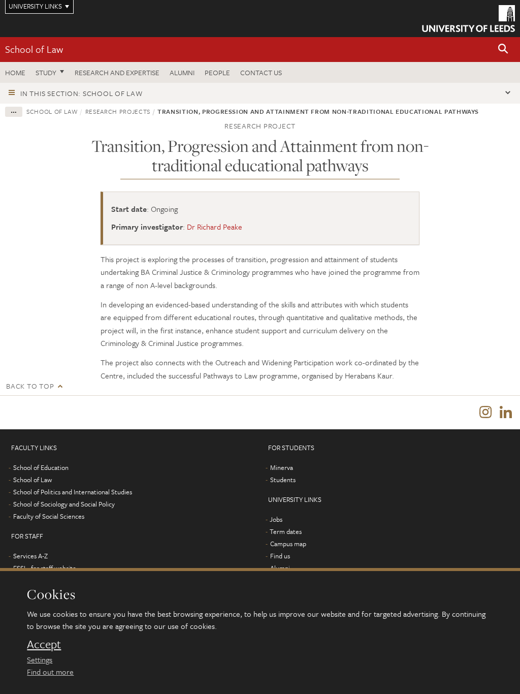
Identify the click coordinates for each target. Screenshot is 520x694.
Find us (280, 556)
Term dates (286, 531)
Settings (39, 659)
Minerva (281, 467)
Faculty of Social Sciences (48, 516)
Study (46, 72)
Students (283, 480)
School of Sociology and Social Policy (64, 504)
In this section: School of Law (81, 93)
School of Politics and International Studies (72, 492)
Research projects (117, 111)
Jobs (276, 519)
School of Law (34, 49)
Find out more (50, 671)
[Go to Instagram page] (485, 412)
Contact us (261, 72)
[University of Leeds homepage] (468, 18)
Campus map (288, 544)
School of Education (41, 467)
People (217, 72)
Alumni (182, 72)
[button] (503, 49)
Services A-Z (30, 556)
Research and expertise (117, 72)
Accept (44, 644)
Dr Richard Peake (214, 226)
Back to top (30, 386)
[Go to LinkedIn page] (506, 412)
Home (15, 72)
